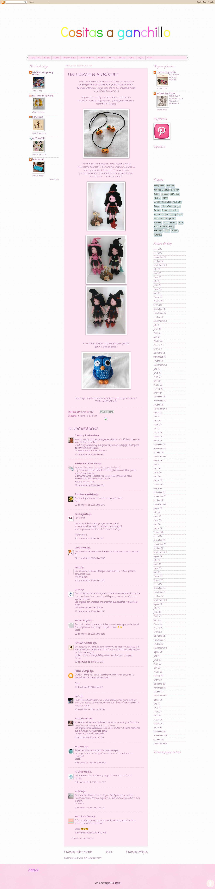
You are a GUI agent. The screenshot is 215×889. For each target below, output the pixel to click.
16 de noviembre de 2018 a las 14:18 (90, 832)
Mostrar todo (54, 179)
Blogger (116, 883)
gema (77, 589)
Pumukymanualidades (85, 494)
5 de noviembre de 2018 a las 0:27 (90, 782)
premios (158, 222)
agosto (156, 412)
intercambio (166, 206)
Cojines (140, 57)
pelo (156, 218)
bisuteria (93, 416)
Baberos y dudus (69, 57)
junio (156, 273)
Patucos (122, 57)
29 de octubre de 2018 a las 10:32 (90, 485)
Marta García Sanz (83, 816)
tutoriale (158, 235)
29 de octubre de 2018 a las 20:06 (90, 580)
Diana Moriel (80, 547)
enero (156, 249)
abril (155, 293)
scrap (171, 226)
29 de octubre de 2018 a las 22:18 (90, 634)
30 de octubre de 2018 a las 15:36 (90, 709)
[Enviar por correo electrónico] (101, 411)
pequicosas (79, 746)
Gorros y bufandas (87, 57)
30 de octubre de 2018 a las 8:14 (89, 687)
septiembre (159, 265)
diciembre (158, 309)
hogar (156, 206)
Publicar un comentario (82, 838)
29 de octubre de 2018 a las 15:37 (90, 558)
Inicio (109, 852)
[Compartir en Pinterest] (112, 411)
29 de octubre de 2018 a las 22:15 (90, 611)
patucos (178, 214)
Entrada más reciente (78, 852)
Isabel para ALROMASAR (86, 463)
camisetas (174, 194)
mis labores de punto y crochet (42, 73)
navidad (169, 214)
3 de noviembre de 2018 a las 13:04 (90, 762)
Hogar (149, 57)
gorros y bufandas (162, 202)
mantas (174, 210)
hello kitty (177, 202)
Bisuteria (101, 57)
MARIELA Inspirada (83, 643)
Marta (77, 567)
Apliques (112, 57)
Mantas (47, 57)
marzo (156, 297)
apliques (170, 185)
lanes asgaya (38, 159)
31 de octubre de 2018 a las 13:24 (89, 737)
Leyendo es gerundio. (166, 72)
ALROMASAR (38, 138)
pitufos (172, 218)
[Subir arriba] (210, 884)
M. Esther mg (81, 772)
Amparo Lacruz (81, 718)
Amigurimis (36, 57)
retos (180, 222)
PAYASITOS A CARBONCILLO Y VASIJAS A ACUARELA (176, 100)
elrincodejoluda (81, 514)
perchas (163, 218)
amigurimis (83, 416)
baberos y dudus (161, 190)
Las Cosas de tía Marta (42, 95)
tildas (167, 230)
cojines (157, 198)
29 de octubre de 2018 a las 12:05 (90, 505)
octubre (157, 261)
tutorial (175, 230)
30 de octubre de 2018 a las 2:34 (89, 662)
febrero (157, 301)
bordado (165, 194)
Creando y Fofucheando (85, 435)
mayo (156, 277)
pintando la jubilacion (166, 93)
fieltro (165, 198)
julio (155, 269)
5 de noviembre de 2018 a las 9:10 (90, 807)
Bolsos (56, 57)
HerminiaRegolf (82, 620)
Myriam (78, 791)
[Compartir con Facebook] (109, 411)
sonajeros (158, 230)
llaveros (165, 210)
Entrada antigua (137, 852)
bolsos (157, 194)
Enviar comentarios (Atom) (89, 858)
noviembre (158, 257)
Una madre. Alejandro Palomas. (174, 77)
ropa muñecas (160, 226)
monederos (159, 214)
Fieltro (131, 57)
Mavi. (77, 696)
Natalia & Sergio (82, 671)
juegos (177, 206)
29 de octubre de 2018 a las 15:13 (89, 538)
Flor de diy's (37, 117)
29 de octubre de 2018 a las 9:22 (89, 454)
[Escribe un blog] (104, 411)
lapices (157, 210)
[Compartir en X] (106, 411)
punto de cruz (170, 222)
